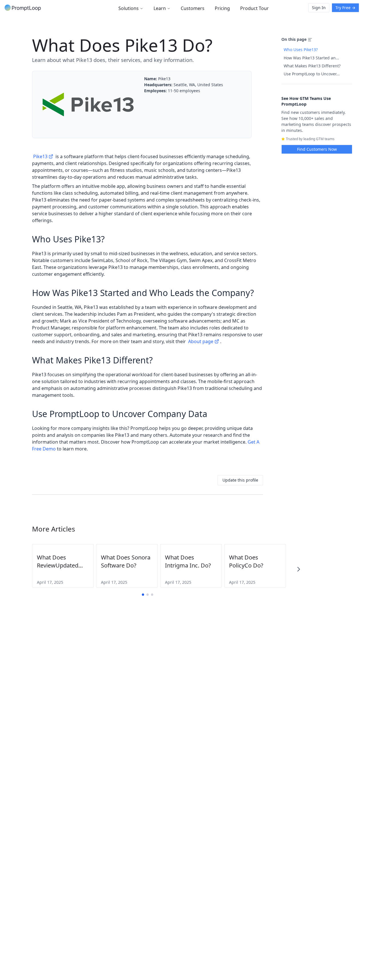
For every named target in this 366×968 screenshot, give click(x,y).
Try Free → (345, 7)
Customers (192, 8)
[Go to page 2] (147, 594)
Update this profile (240, 480)
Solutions (128, 8)
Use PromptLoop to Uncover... (312, 74)
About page (200, 341)
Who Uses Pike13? (301, 49)
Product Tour (254, 8)
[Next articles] (298, 569)
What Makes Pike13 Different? (312, 66)
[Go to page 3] (152, 594)
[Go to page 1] (143, 594)
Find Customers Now (317, 149)
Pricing (222, 8)
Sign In (319, 7)
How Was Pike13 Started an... (311, 58)
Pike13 (40, 156)
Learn (160, 8)
